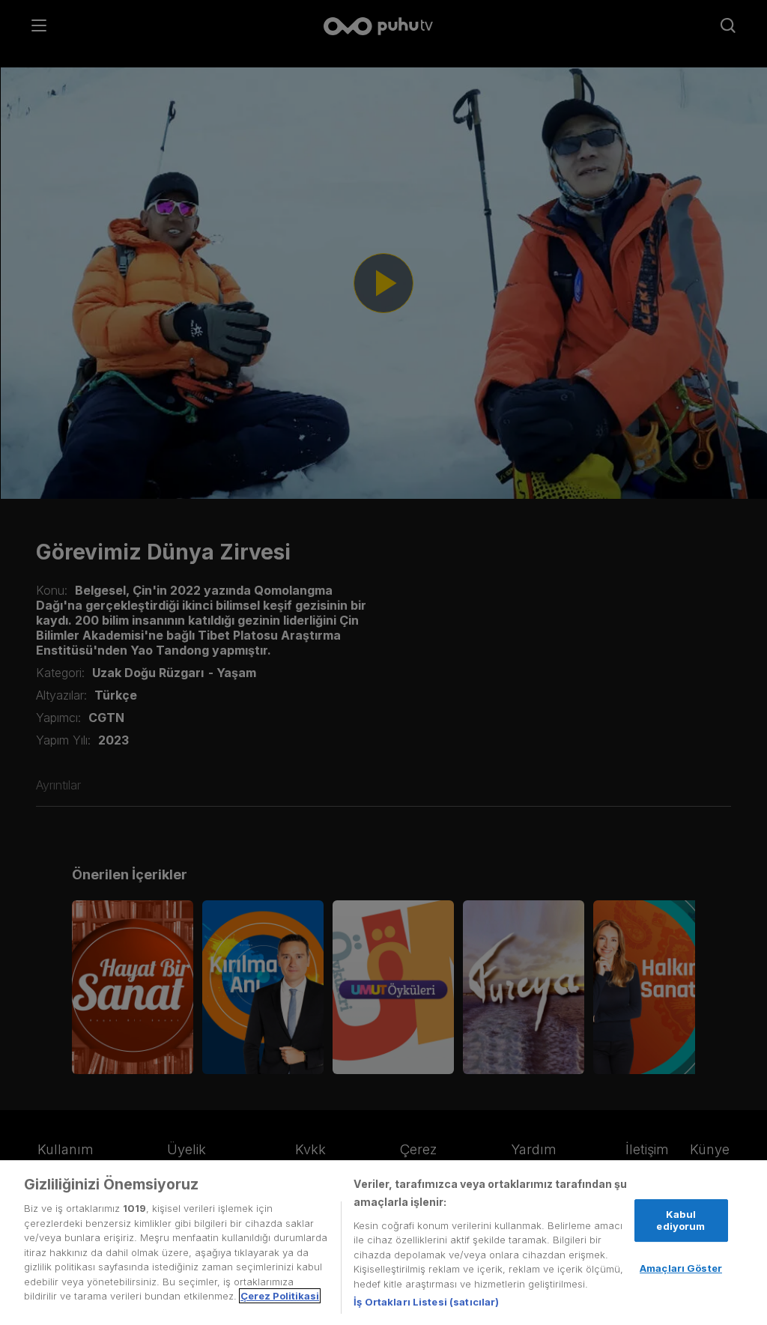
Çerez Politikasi (279, 1296)
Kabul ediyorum (680, 1220)
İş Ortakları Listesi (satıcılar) (426, 1302)
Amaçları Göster (681, 1268)
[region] (383, 1242)
